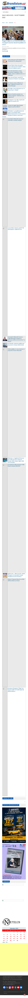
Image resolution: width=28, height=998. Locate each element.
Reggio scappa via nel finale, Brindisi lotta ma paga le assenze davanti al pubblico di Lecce (14, 42)
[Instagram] (10, 987)
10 (20, 934)
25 (24, 938)
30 (17, 940)
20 (7, 938)
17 (20, 936)
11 (24, 934)
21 (10, 938)
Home (3, 22)
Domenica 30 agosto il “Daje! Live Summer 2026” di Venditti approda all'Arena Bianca (16, 690)
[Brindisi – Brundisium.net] (14, 3)
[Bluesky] (21, 987)
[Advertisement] (14, 957)
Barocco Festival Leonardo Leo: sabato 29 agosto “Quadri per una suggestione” (16, 96)
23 (17, 938)
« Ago (3, 942)
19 (4, 938)
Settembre (11, 22)
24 (20, 938)
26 (4, 940)
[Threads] (15, 987)
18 (24, 936)
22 (14, 938)
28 (10, 940)
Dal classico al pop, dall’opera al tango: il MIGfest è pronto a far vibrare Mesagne (15, 84)
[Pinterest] (12, 987)
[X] (7, 987)
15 (14, 936)
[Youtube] (18, 987)
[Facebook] (4, 987)
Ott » (7, 942)
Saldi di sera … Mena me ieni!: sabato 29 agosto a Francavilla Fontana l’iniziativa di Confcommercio (16, 575)
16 (17, 936)
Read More (4, 51)
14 (10, 936)
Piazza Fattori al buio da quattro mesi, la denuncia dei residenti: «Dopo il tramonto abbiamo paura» (16, 67)
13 (7, 936)
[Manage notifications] (24, 995)
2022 (7, 22)
